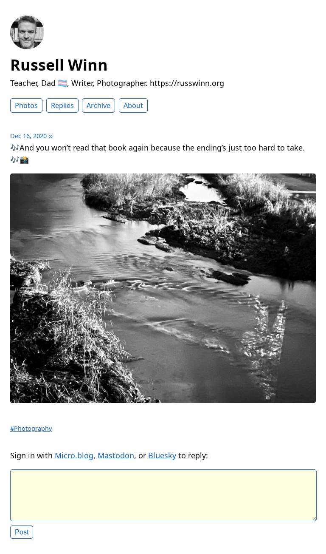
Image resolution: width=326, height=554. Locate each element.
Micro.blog (74, 455)
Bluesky (162, 455)
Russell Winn (59, 64)
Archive (98, 105)
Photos (26, 105)
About (133, 105)
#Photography (31, 428)
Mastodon (116, 455)
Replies (62, 105)
